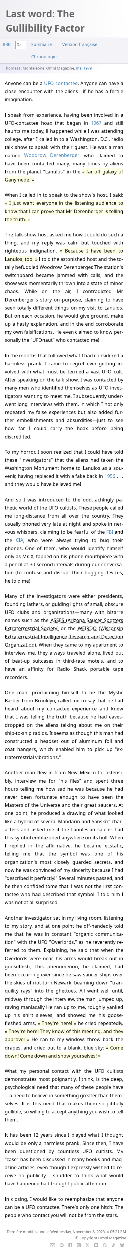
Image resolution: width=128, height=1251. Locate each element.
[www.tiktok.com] (113, 1244)
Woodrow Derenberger (51, 155)
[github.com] (104, 1244)
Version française (79, 44)
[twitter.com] (87, 1244)
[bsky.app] (122, 1244)
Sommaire (41, 44)
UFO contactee (61, 83)
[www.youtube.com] (96, 1244)
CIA (19, 540)
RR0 (6, 44)
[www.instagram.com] (79, 1244)
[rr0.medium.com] (62, 1244)
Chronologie (44, 56)
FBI (109, 532)
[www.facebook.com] (70, 1244)
